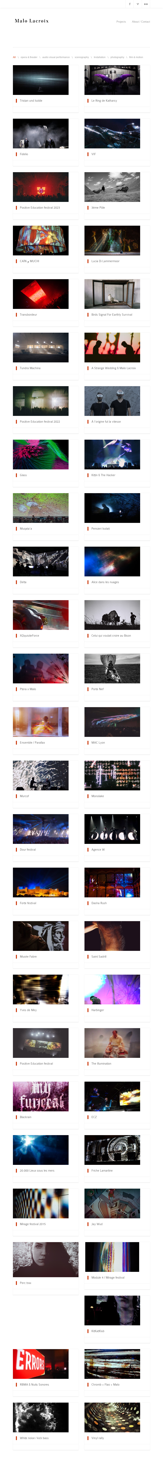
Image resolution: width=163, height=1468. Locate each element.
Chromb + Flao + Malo (105, 1384)
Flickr (146, 4)
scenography (82, 57)
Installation (100, 57)
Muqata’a (26, 528)
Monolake (97, 796)
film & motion (136, 57)
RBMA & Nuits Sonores (34, 1384)
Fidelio (24, 154)
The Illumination (101, 1063)
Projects (121, 21)
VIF (93, 154)
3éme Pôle (98, 207)
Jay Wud (97, 1224)
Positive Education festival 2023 (40, 207)
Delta (23, 582)
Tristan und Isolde (31, 100)
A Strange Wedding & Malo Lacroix (113, 368)
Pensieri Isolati (100, 528)
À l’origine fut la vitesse (106, 421)
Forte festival (28, 903)
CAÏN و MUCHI (29, 261)
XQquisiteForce (29, 635)
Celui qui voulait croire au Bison (111, 635)
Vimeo (138, 4)
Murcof (24, 796)
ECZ (94, 1117)
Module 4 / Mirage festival (107, 1277)
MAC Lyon (98, 742)
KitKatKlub (97, 1331)
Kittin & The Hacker (103, 475)
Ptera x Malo (28, 689)
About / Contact (141, 21)
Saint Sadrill (98, 956)
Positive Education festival (36, 1063)
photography (117, 57)
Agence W (98, 849)
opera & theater (29, 57)
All (14, 57)
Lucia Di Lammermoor (105, 261)
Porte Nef (97, 689)
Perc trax (25, 1283)
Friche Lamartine (102, 1170)
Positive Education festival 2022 (40, 421)
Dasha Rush (99, 903)
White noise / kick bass (34, 1438)
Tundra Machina (30, 368)
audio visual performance (56, 57)
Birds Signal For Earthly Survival (111, 314)
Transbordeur (28, 314)
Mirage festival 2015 (33, 1224)
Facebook (129, 4)
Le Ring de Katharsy (104, 100)
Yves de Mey (28, 1010)
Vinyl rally (97, 1438)
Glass (23, 475)
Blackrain (25, 1117)
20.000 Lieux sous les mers (37, 1170)
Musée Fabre (28, 956)
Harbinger (97, 1010)
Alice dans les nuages (105, 582)
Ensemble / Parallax (32, 742)
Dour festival (28, 849)
